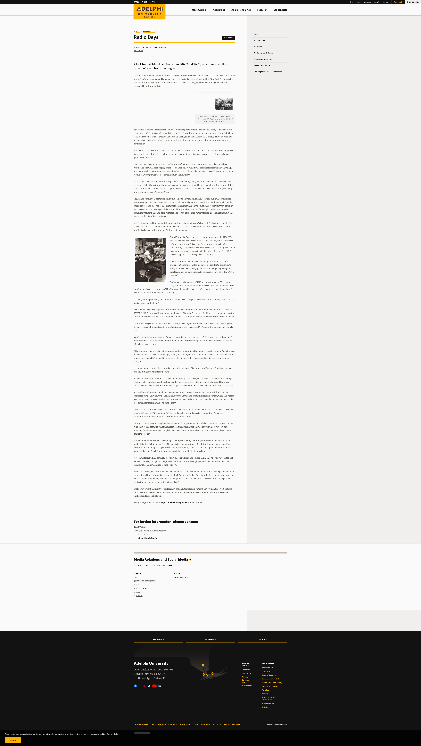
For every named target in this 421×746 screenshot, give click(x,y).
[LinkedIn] (159, 686)
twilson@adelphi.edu (147, 538)
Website (139, 596)
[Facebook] (135, 686)
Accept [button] (13, 740)
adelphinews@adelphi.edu (146, 581)
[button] (398, 2)
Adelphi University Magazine (172, 502)
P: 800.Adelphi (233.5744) (149, 678)
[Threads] (140, 686)
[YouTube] (154, 686)
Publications (138, 51)
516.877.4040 (141, 588)
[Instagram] (144, 686)
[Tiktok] (149, 686)
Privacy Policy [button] (113, 734)
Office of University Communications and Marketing (155, 565)
